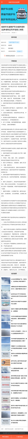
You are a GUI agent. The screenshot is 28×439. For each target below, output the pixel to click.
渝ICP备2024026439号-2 (13, 433)
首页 (2, 429)
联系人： (3, 48)
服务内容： (4, 42)
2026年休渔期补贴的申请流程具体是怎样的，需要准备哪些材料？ (19, 318)
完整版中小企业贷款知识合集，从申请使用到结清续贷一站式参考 (19, 348)
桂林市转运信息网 (9, 429)
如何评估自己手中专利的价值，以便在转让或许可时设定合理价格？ (19, 296)
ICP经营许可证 (22, 433)
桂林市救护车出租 (14, 42)
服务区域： (4, 45)
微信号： (3, 51)
